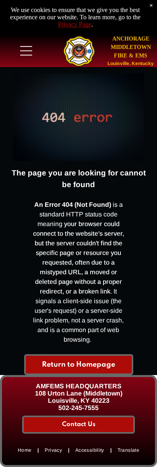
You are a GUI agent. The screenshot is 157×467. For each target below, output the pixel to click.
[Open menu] (26, 51)
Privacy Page (74, 24)
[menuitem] (25, 450)
